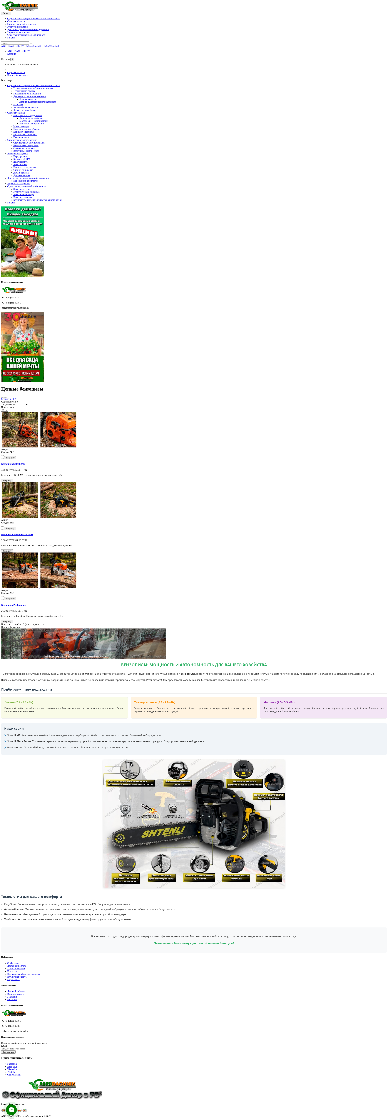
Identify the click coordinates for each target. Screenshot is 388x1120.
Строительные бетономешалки (29, 142)
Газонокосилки (21, 137)
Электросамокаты (22, 197)
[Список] (5, 397)
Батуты (11, 37)
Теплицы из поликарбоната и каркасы (33, 88)
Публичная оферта (17, 976)
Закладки (12, 996)
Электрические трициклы (26, 191)
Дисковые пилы (21, 175)
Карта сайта (13, 979)
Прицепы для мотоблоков (26, 129)
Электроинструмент (17, 26)
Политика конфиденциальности (23, 974)
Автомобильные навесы (25, 107)
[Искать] (31, 43)
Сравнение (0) (8, 399)
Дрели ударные (21, 172)
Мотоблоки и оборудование (27, 115)
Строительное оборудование (22, 24)
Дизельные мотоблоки (31, 118)
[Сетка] (2, 397)
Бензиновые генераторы (25, 145)
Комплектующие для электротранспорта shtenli (37, 200)
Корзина (11, 54)
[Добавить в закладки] (2, 455)
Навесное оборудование (31, 123)
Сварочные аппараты (24, 148)
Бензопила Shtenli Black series (17, 534)
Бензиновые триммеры (25, 134)
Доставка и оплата (16, 966)
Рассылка (12, 999)
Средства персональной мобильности (26, 35)
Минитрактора (21, 126)
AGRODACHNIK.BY (18, 51)
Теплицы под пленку (24, 91)
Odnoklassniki (14, 1074)
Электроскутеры (21, 189)
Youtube (11, 1072)
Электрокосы (20, 164)
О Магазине (13, 963)
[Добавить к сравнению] (2, 458)
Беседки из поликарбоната (27, 93)
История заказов (15, 994)
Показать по (7, 407)
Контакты (12, 971)
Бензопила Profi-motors (13, 605)
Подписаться (8, 1052)
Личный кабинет (16, 991)
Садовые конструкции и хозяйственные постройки (33, 18)
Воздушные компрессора (26, 151)
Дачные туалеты (27, 99)
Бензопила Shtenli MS (13, 464)
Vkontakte (12, 1069)
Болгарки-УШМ (21, 159)
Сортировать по (9, 401)
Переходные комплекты (25, 181)
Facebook (12, 1063)
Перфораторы (20, 156)
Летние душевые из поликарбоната (37, 102)
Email (4, 1045)
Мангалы (18, 104)
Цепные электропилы (24, 167)
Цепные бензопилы (17, 75)
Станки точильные (23, 170)
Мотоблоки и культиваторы (33, 121)
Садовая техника (16, 21)
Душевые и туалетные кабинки (29, 96)
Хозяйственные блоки (24, 110)
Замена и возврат (16, 968)
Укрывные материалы (18, 32)
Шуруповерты (20, 161)
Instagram (12, 1066)
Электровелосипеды (23, 194)
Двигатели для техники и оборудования (28, 29)
